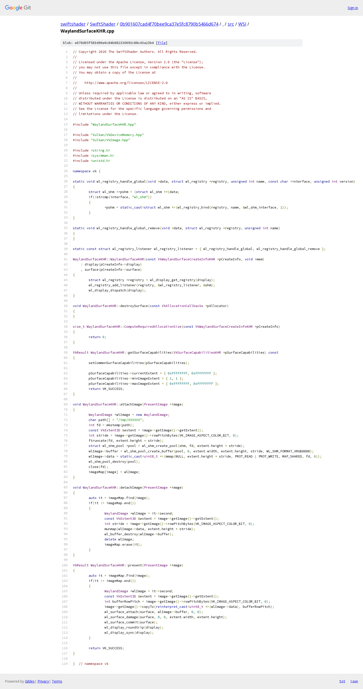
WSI (242, 24)
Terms (57, 681)
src (231, 24)
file (162, 43)
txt (342, 681)
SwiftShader (103, 24)
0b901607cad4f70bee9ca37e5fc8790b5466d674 (169, 24)
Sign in (353, 7)
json (354, 681)
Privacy (43, 681)
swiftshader (73, 24)
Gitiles (30, 681)
